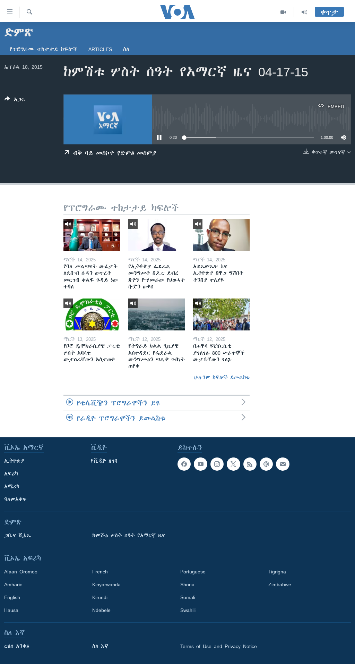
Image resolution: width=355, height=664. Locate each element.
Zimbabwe (279, 584)
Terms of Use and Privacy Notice (218, 646)
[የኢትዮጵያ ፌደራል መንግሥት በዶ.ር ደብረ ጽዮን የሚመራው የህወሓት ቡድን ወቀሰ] (156, 235)
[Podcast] (266, 464)
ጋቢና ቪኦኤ (17, 535)
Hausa (11, 610)
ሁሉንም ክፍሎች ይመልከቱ (222, 377)
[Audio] (304, 12)
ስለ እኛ (100, 646)
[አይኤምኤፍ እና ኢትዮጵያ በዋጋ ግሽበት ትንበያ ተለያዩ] (221, 235)
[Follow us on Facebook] (184, 464)
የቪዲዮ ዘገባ (104, 461)
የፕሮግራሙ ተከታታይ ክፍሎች (43, 49)
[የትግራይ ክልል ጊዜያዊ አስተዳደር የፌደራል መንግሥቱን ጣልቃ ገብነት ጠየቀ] (156, 314)
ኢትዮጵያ (14, 461)
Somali (187, 597)
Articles (100, 49)
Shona (187, 584)
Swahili (188, 610)
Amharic (13, 584)
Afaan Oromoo (20, 572)
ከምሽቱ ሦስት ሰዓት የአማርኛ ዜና (128, 535)
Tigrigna (277, 572)
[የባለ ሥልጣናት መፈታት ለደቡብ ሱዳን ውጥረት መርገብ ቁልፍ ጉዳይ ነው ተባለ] (91, 235)
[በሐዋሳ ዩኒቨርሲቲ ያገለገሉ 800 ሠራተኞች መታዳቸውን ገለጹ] (221, 314)
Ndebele (101, 610)
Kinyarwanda (106, 584)
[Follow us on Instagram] (217, 464)
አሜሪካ (11, 487)
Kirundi (99, 597)
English (12, 597)
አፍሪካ (11, 474)
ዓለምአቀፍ (15, 499)
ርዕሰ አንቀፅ (16, 646)
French (100, 572)
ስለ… (128, 49)
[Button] (15, 100)
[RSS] (250, 464)
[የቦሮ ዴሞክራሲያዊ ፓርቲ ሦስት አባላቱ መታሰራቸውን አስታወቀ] (91, 314)
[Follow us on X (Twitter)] (233, 464)
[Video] (283, 12)
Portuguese (193, 572)
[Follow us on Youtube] (200, 464)
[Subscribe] (282, 464)
